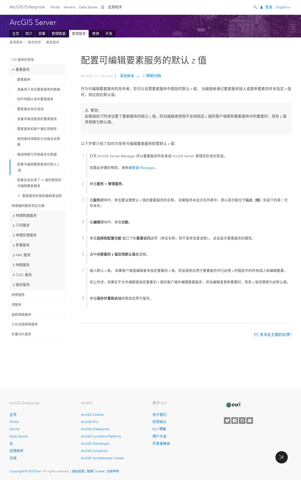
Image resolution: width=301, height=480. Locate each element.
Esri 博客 (159, 429)
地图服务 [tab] (23, 265)
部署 (41, 34)
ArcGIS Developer (95, 443)
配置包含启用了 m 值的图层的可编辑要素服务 (39, 183)
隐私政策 (78, 471)
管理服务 (79, 34)
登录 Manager (143, 168)
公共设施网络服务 (24, 324)
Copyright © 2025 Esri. (25, 471)
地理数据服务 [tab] (26, 215)
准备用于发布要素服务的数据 (38, 89)
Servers (69, 7)
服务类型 (34, 42)
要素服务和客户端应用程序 (37, 129)
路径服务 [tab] (23, 285)
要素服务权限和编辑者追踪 (42, 196)
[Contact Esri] (249, 420)
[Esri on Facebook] (234, 420)
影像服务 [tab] (23, 245)
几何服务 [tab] (23, 225)
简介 (28, 34)
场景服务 (18, 295)
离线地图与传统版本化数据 (37, 154)
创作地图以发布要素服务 (35, 99)
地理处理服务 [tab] (26, 235)
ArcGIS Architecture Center (102, 458)
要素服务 (52, 42)
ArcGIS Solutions (94, 451)
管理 (95, 34)
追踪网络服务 (21, 315)
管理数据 (59, 34)
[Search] (255, 7)
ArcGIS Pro (89, 422)
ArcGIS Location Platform (101, 436)
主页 (15, 34)
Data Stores (88, 7)
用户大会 (159, 436)
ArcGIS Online (92, 415)
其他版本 (127, 76)
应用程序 (115, 7)
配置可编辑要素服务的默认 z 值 (38, 167)
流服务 (16, 305)
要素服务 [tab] (23, 69)
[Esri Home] (233, 405)
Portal (55, 7)
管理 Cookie (95, 471)
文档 (13, 458)
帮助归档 (153, 76)
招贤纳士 (159, 422)
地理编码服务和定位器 (28, 206)
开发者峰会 (161, 443)
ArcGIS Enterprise (27, 6)
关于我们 (159, 415)
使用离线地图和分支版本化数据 (38, 141)
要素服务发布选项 (30, 109)
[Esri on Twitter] (227, 420)
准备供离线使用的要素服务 (37, 119)
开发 (108, 34)
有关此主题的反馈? (276, 334)
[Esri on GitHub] (242, 420)
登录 (268, 7)
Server (14, 429)
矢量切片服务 (21, 334)
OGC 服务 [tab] (24, 275)
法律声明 (113, 471)
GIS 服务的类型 (22, 60)
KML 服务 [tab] (23, 255)
